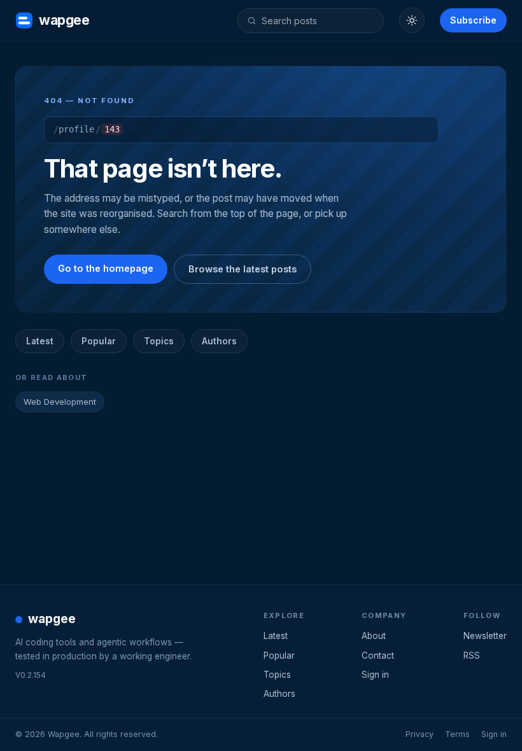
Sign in (375, 675)
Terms (457, 734)
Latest (39, 341)
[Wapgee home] (24, 20)
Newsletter (485, 636)
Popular (98, 341)
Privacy (420, 734)
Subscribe (473, 20)
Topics (159, 341)
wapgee (64, 20)
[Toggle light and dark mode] (412, 20)
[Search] (252, 20)
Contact (378, 655)
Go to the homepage (105, 268)
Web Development (60, 402)
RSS (471, 655)
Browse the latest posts (242, 268)
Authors (219, 341)
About (374, 636)
